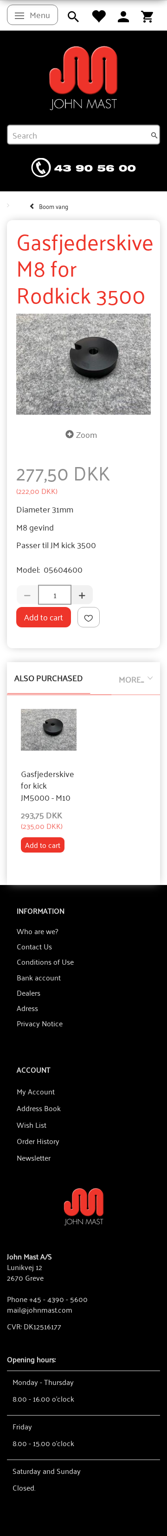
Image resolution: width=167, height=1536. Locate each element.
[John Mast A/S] (84, 1205)
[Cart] (147, 15)
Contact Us (34, 946)
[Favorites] (98, 15)
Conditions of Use (45, 961)
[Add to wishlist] (88, 617)
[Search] (154, 135)
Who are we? (37, 930)
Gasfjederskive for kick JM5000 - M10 (47, 785)
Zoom (86, 434)
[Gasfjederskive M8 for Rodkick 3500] (83, 364)
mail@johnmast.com (39, 1309)
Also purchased (48, 677)
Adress (27, 1007)
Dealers (28, 992)
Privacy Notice (40, 1023)
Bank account (39, 977)
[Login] (123, 15)
